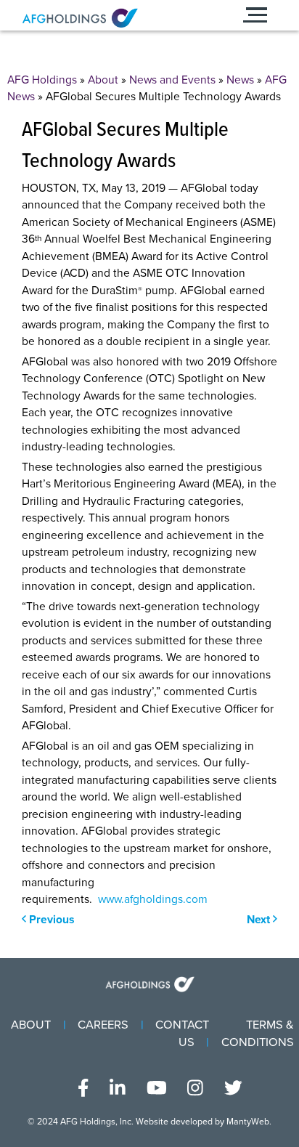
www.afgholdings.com (153, 899)
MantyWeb (247, 1121)
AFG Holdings (42, 79)
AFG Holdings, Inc (95, 1121)
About (103, 79)
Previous (50, 919)
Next (260, 919)
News (240, 79)
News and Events (172, 79)
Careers (103, 1025)
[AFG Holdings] (109, 18)
